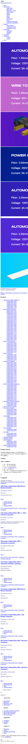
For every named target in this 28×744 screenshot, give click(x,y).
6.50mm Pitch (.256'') (12, 338)
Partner (8, 17)
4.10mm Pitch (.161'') (12, 330)
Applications (7, 29)
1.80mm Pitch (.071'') (12, 321)
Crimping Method (8, 505)
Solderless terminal (8, 437)
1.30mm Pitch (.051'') (12, 318)
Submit (5, 455)
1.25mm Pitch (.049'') (12, 316)
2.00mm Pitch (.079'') (12, 302)
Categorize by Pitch (11, 28)
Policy (8, 20)
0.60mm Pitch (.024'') (12, 310)
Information (6, 729)
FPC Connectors (7, 440)
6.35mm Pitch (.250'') (12, 337)
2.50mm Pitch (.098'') (12, 305)
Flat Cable (6, 432)
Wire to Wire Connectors (9, 341)
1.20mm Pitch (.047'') (12, 314)
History (8, 14)
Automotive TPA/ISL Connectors (11, 401)
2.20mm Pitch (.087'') (12, 304)
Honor (8, 16)
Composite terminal (8, 438)
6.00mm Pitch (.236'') (12, 336)
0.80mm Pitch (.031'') (12, 312)
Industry (8, 33)
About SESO (7, 6)
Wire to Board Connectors (10, 309)
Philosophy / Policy (11, 10)
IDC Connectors (7, 428)
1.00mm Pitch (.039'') (12, 313)
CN (11, 3)
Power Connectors (8, 353)
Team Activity (10, 12)
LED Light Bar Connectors (10, 406)
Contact (8, 37)
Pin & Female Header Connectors (11, 384)
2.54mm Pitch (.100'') (12, 326)
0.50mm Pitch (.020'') (12, 362)
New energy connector (9, 408)
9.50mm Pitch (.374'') (12, 360)
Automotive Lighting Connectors (11, 300)
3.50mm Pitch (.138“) (12, 329)
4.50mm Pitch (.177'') (12, 333)
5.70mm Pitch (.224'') (12, 334)
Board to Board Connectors (10, 445)
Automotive (9, 30)
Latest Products (10, 25)
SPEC (5, 504)
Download (6, 34)
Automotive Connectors (11, 288)
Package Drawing (8, 503)
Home (5, 5)
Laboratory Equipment (12, 21)
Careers (8, 38)
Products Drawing (8, 501)
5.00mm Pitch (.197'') (12, 398)
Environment (10, 18)
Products (6, 24)
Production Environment (12, 22)
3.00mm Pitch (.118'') (12, 306)
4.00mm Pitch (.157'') (12, 350)
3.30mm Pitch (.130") (12, 308)
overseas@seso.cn (12, 467)
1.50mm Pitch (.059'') (12, 301)
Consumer (9, 32)
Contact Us (6, 36)
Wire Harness (7, 416)
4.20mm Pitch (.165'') (12, 332)
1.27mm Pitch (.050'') (12, 317)
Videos (8, 13)
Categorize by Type (11, 26)
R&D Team (9, 9)
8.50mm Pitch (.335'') (12, 340)
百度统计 (8, 737)
